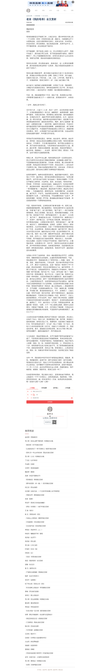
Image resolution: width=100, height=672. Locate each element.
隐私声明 (50, 669)
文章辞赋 (37, 16)
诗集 (43, 10)
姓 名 (29, 391)
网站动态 (60, 669)
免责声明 (44, 669)
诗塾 (72, 10)
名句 (50, 10)
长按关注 (48, 422)
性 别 (29, 394)
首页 (36, 10)
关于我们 (39, 669)
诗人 (65, 10)
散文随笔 (45, 16)
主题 (58, 10)
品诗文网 (29, 16)
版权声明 (55, 669)
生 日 (29, 397)
